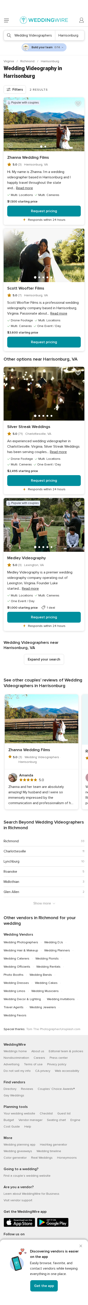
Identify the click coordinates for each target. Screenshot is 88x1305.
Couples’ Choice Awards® (56, 1089)
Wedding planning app (19, 1144)
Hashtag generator (53, 1144)
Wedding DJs (53, 942)
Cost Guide (12, 1126)
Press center (59, 1058)
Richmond (27, 61)
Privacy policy (56, 1064)
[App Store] (19, 1226)
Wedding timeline (49, 1151)
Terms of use (33, 1064)
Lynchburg (11, 861)
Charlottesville (15, 851)
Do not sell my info (17, 1071)
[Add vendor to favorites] (78, 103)
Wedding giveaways (18, 1151)
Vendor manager (30, 1120)
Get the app (44, 1286)
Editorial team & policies (66, 1051)
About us (37, 1051)
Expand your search (44, 659)
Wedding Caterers (16, 958)
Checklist (46, 1113)
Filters (17, 89)
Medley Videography (26, 557)
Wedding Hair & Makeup (21, 950)
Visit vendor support (18, 1200)
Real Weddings (42, 1158)
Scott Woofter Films (25, 288)
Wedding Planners (57, 950)
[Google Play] (53, 1226)
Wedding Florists (47, 958)
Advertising (11, 1064)
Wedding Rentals (48, 967)
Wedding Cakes (46, 983)
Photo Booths (13, 975)
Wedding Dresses (16, 983)
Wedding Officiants (17, 967)
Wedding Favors (15, 1015)
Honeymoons (67, 1158)
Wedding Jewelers (43, 1007)
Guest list (64, 1113)
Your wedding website (19, 1113)
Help (27, 1126)
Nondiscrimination (16, 1058)
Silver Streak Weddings (28, 426)
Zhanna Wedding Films (28, 157)
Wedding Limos (14, 991)
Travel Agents (13, 1007)
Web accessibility (67, 1071)
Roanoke (10, 871)
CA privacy (42, 1071)
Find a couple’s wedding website (27, 1176)
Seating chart (56, 1120)
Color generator (15, 1158)
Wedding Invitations (61, 999)
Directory (10, 1089)
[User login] (81, 20)
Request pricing (44, 211)
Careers (39, 1058)
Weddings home (15, 1051)
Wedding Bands (41, 975)
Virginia (9, 61)
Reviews (27, 1089)
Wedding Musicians (45, 991)
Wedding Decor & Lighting (22, 999)
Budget (9, 1120)
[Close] (80, 1245)
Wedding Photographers (21, 942)
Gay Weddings (14, 1095)
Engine (75, 1120)
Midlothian (11, 881)
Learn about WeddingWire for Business (31, 1194)
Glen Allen (11, 892)
